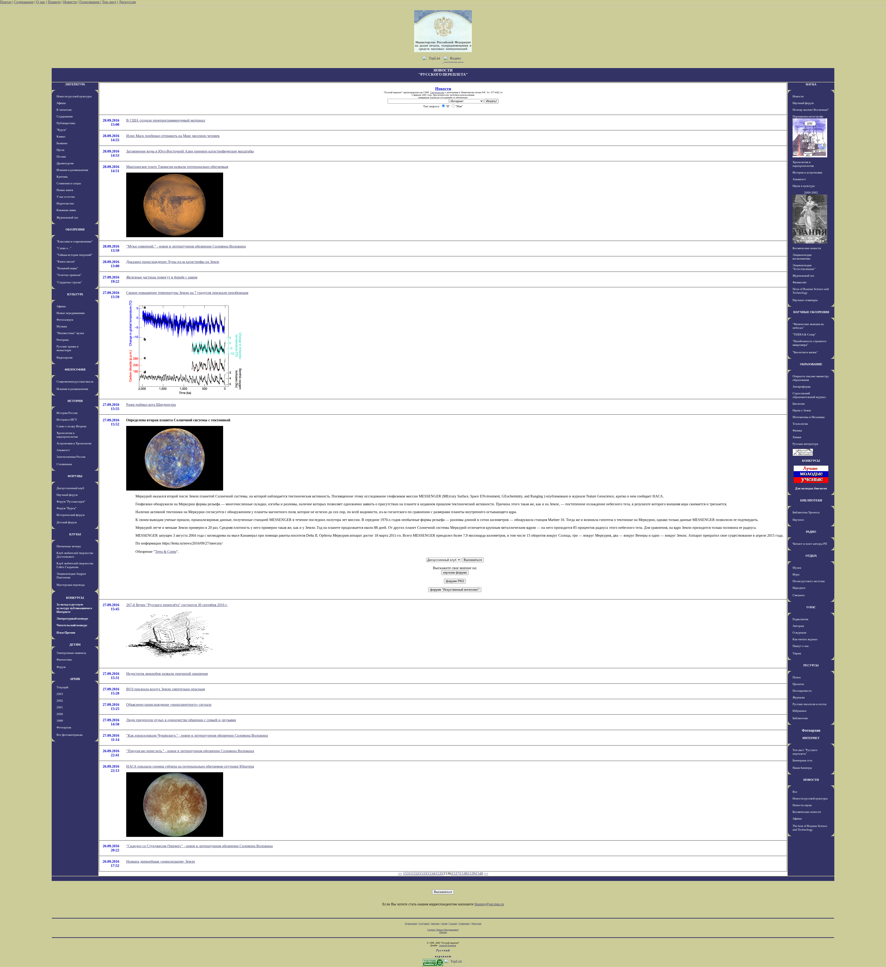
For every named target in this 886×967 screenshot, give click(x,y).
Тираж (797, 653)
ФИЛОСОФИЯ (75, 369)
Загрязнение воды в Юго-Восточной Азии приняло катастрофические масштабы (190, 151)
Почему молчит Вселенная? (811, 109)
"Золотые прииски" (69, 275)
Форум (61, 667)
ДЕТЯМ (75, 644)
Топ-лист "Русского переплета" (805, 751)
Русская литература (805, 444)
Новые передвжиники (71, 313)
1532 (415, 873)
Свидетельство (437, 92)
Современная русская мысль (75, 381)
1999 (60, 720)
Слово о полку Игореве (72, 426)
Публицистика (66, 123)
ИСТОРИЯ (75, 401)
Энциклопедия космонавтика (802, 256)
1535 (439, 873)
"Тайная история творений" (74, 255)
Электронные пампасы (71, 653)
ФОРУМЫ (75, 476)
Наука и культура (804, 186)
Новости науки (802, 805)
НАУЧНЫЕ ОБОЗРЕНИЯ (811, 312)
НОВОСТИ (811, 779)
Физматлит (800, 282)
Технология (800, 423)
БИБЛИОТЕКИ (811, 500)
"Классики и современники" (75, 241)
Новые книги (65, 190)
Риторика (63, 339)
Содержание (24, 2)
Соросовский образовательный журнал (809, 395)
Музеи (797, 567)
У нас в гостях (66, 196)
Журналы (799, 697)
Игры (796, 574)
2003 (60, 694)
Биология (799, 403)
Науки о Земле (802, 410)
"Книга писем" (66, 261)
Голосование (89, 2)
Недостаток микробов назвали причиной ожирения (167, 674)
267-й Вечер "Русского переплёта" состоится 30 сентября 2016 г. (176, 605)
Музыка (62, 326)
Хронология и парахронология (67, 434)
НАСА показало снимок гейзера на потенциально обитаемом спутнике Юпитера (190, 766)
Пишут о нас (801, 646)
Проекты (798, 684)
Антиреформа (802, 386)
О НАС (811, 607)
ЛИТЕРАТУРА (75, 84)
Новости (70, 2)
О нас (40, 2)
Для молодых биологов (811, 488)
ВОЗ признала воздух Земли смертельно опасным (165, 689)
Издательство (65, 203)
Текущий (62, 687)
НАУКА (811, 84)
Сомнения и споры (69, 183)
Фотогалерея (65, 319)
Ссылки (453, 923)
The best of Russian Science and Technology (810, 827)
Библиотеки (800, 718)
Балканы (62, 143)
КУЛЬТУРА (75, 294)
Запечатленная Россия (71, 456)
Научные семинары (805, 300)
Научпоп (798, 519)
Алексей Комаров (447, 945)
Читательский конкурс (72, 625)
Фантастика (64, 659)
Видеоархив (64, 357)
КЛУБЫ (75, 534)
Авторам (798, 626)
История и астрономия (807, 172)
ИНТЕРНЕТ (811, 738)
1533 (423, 873)
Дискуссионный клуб (70, 488)
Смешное (799, 595)
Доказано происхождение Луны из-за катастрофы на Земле (172, 262)
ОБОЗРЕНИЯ (75, 229)
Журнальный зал (67, 217)
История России (67, 413)
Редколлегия (800, 619)
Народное (799, 588)
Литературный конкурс (72, 618)
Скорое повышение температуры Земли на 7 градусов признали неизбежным (187, 293)
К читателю (64, 109)
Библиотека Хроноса (806, 512)
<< (400, 873)
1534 (431, 873)
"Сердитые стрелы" (69, 282)
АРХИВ (75, 679)
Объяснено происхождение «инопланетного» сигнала (168, 705)
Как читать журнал (805, 639)
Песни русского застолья (809, 581)
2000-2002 (811, 192)
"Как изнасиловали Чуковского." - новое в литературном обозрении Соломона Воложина (197, 735)
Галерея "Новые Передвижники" (443, 929)
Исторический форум (70, 515)
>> (486, 873)
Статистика (464, 923)
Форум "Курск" (66, 508)
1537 (455, 873)
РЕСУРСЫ (811, 665)
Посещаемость (802, 690)
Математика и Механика (809, 417)
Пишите (54, 2)
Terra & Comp (165, 552)
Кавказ (61, 136)
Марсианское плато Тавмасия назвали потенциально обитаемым (177, 167)
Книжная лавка (66, 210)
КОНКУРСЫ (75, 597)
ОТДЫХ (811, 555)
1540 (479, 873)
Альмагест (63, 450)
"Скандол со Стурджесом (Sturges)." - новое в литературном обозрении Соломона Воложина (199, 846)
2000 (60, 714)
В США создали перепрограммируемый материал (165, 120)
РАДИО (811, 531)
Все (795, 791)
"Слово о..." (64, 248)
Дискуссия (127, 2)
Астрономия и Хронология (74, 443)
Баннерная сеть (802, 760)
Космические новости (807, 248)
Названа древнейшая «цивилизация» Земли (160, 861)
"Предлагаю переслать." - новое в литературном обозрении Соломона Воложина (190, 751)
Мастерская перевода (71, 585)
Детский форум (67, 522)
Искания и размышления (72, 170)
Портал (6, 2)
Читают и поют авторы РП (810, 543)
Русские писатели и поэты (809, 704)
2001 (60, 707)
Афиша (61, 103)
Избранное (800, 711)
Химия (797, 437)
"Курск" (62, 130)
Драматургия (65, 163)
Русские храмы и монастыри (67, 348)
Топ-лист (109, 2)
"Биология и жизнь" (805, 352)
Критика (62, 176)
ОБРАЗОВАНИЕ (811, 364)
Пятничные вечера (69, 546)
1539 (471, 873)
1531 (406, 873)
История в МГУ (67, 419)
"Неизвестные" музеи (70, 333)
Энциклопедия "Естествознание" (804, 267)
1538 (463, 873)
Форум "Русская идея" (71, 501)
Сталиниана (64, 464)
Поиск (797, 677)
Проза (60, 150)
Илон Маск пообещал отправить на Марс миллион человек (173, 136)
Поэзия (61, 156)
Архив (444, 923)
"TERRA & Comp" (804, 334)
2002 (60, 700)
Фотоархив (64, 727)
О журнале (799, 632)
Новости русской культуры (74, 96)
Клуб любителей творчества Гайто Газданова (75, 565)
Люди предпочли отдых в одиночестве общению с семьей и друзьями (181, 720)
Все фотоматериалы (70, 734)
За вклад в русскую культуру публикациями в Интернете (74, 608)
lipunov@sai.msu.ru (489, 904)
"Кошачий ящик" (67, 268)
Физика (797, 430)
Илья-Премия (66, 632)
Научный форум (67, 495)
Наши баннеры (802, 767)
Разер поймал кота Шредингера (151, 405)
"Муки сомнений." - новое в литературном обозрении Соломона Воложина (186, 246)
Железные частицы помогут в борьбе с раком (161, 277)
